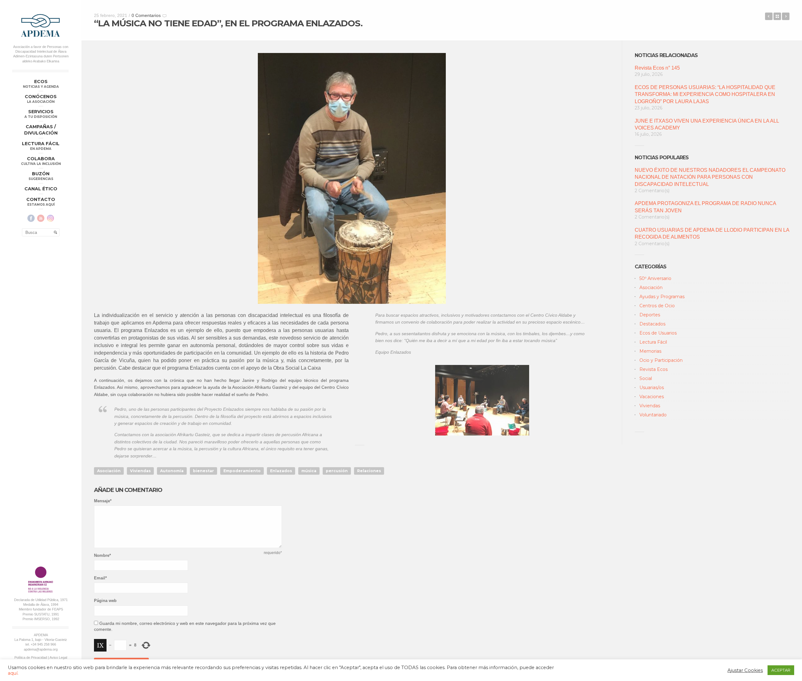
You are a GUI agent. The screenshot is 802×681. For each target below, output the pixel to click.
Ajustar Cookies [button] (745, 670)
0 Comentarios (146, 15)
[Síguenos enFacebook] (31, 218)
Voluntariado (653, 415)
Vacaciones (651, 396)
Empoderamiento (242, 470)
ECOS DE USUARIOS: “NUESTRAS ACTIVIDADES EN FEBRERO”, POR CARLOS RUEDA (785, 16)
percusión (337, 470)
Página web (105, 600)
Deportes (649, 315)
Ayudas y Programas (662, 296)
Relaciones (369, 470)
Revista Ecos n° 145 (657, 68)
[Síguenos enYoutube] (40, 218)
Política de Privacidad (30, 657)
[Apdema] (41, 25)
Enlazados (281, 470)
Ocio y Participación (661, 360)
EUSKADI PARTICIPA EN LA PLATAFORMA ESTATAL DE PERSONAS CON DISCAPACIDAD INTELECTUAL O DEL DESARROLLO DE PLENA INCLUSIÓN (769, 16)
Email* (100, 578)
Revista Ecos (653, 369)
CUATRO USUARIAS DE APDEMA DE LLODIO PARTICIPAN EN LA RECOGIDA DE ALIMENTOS (712, 233)
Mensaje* (103, 501)
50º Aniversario (655, 278)
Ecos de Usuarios (658, 333)
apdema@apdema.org (41, 649)
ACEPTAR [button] (780, 670)
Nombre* (102, 555)
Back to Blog (777, 16)
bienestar (203, 470)
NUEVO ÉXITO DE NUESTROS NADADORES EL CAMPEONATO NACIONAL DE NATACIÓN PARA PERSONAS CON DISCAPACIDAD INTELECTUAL (710, 177)
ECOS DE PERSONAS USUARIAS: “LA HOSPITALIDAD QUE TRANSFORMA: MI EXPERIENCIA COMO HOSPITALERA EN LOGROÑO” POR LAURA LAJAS (705, 94)
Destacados (652, 324)
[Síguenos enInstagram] (50, 218)
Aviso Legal (58, 657)
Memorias (650, 351)
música (308, 470)
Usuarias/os (651, 387)
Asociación (109, 470)
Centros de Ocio (657, 306)
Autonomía (172, 470)
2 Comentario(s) (652, 190)
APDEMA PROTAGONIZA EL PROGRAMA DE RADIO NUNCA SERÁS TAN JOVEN (705, 207)
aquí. (13, 673)
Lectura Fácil (653, 342)
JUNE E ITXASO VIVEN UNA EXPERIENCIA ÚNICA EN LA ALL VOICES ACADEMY (707, 124)
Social (645, 378)
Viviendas (140, 470)
